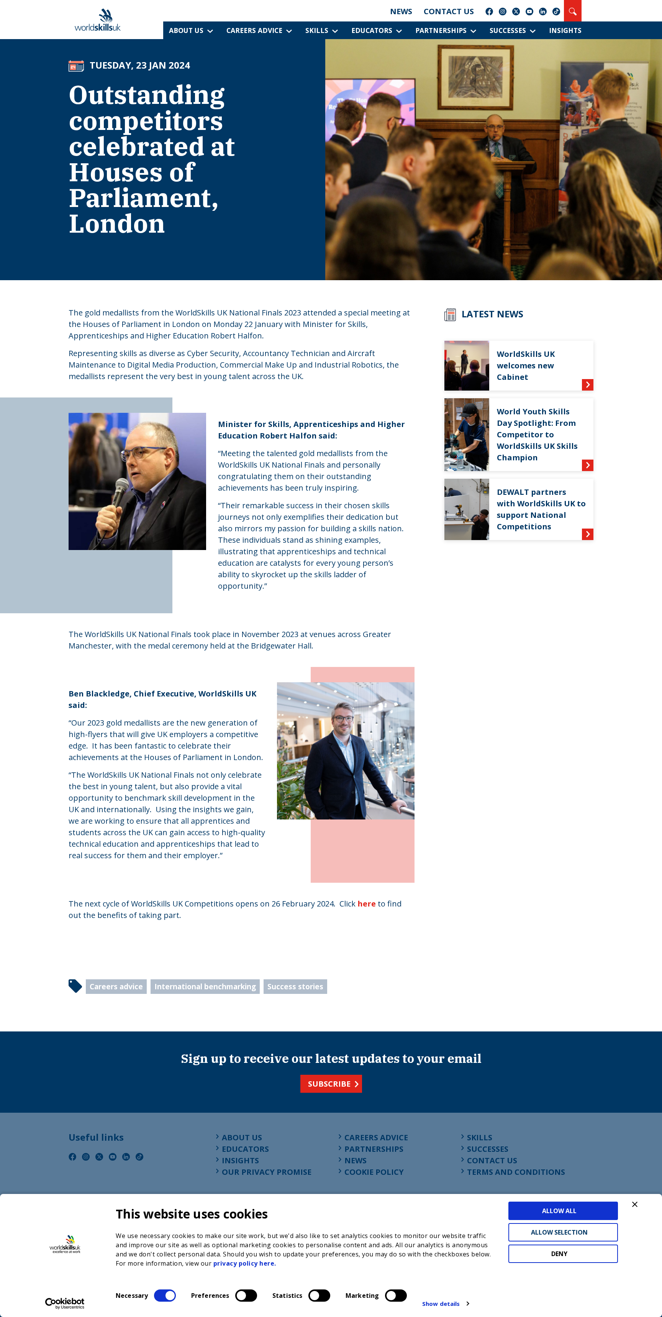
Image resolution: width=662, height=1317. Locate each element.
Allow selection (559, 1232)
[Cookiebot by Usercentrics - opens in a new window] (64, 1303)
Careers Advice (254, 30)
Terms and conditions (516, 1172)
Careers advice (116, 986)
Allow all (559, 1211)
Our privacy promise (266, 1172)
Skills (316, 30)
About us (186, 30)
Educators (371, 30)
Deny (559, 1254)
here (366, 903)
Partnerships (441, 30)
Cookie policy (374, 1172)
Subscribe (329, 1084)
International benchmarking (205, 986)
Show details (441, 1303)
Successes (508, 30)
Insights (565, 30)
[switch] (246, 1295)
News (401, 11)
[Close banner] (634, 1204)
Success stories (295, 986)
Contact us (449, 11)
